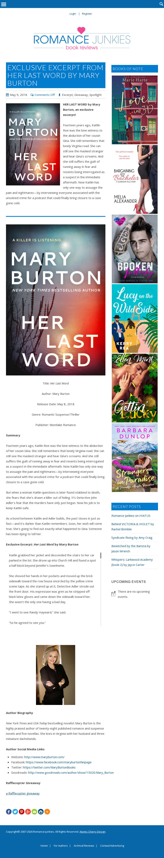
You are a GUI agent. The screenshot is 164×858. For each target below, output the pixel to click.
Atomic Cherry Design (92, 831)
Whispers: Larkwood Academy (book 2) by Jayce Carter (132, 562)
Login (73, 13)
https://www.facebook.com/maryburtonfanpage (59, 762)
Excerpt (67, 95)
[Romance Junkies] (82, 38)
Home (44, 845)
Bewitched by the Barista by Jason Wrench (130, 548)
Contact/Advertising (112, 845)
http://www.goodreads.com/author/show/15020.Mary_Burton (71, 772)
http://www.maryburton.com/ (44, 757)
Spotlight (95, 95)
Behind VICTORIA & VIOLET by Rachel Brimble (132, 526)
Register (87, 13)
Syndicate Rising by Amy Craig (131, 537)
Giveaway (81, 95)
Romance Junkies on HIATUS (130, 516)
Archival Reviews (84, 845)
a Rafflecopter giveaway (23, 793)
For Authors (61, 845)
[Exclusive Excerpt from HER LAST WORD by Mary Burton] (33, 144)
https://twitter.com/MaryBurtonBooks (49, 767)
